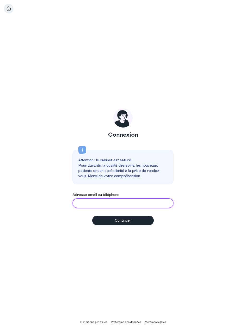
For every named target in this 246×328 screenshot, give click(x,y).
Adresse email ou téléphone (96, 195)
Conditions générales (93, 322)
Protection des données (126, 322)
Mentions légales (155, 322)
